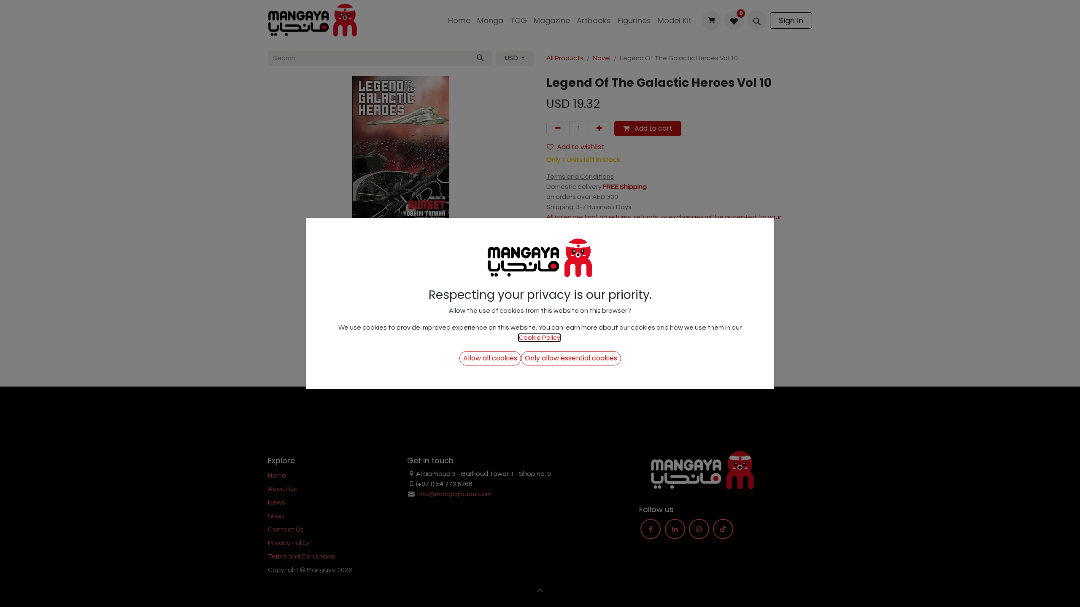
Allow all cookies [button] (490, 358)
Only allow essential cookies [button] (571, 358)
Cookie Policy (539, 337)
